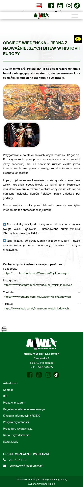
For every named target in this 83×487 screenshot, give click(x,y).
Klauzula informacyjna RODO (21, 415)
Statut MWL (10, 441)
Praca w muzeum (14, 402)
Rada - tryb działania (16, 435)
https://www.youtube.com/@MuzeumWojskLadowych (37, 296)
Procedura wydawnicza (17, 428)
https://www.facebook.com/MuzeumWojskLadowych (37, 273)
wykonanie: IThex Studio (41, 484)
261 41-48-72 (17, 459)
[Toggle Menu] (74, 16)
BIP (5, 396)
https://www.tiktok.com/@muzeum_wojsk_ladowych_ (37, 308)
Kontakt (8, 389)
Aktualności (10, 383)
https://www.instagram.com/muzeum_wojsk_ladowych (38, 284)
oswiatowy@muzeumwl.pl (26, 465)
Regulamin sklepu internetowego (24, 409)
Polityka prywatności (16, 422)
